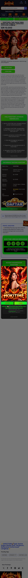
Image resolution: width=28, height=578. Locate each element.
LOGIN (20, 303)
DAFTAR (7, 303)
